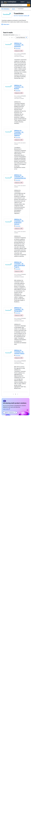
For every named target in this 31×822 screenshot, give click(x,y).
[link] (20, 8)
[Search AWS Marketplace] (28, 5)
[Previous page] (10, 37)
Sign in (28, 2)
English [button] (22, 1)
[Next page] (14, 37)
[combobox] (14, 5)
